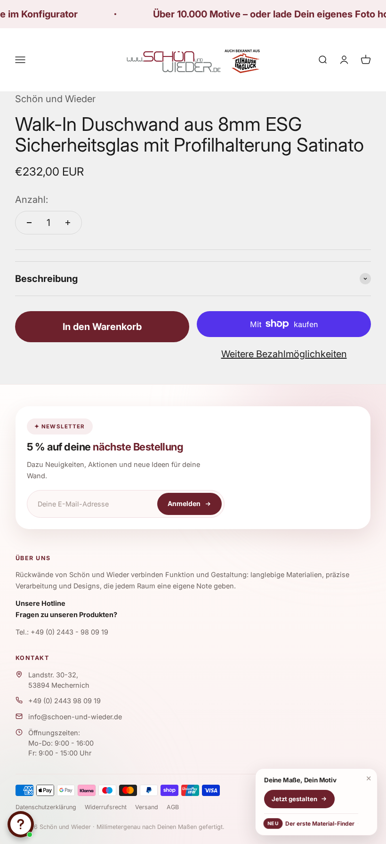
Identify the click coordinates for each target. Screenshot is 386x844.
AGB (173, 807)
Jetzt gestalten (294, 799)
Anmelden (184, 503)
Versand (146, 807)
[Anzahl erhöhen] (67, 222)
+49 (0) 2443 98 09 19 (64, 701)
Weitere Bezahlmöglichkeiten (284, 354)
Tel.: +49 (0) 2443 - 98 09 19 (62, 632)
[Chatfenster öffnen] (21, 824)
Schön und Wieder (55, 98)
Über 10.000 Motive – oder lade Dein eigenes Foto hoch (261, 14)
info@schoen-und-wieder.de (75, 717)
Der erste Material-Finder (311, 823)
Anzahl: (31, 199)
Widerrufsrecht (106, 807)
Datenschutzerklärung (46, 807)
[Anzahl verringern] (29, 222)
